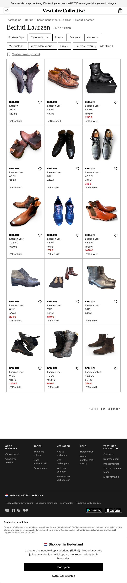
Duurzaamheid (111, 459)
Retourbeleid (41, 468)
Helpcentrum (87, 451)
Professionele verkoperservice (65, 478)
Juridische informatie (46, 503)
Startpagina (14, 20)
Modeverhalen (111, 477)
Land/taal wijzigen (63, 576)
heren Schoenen (47, 20)
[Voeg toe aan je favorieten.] (40, 102)
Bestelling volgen (39, 453)
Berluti (29, 20)
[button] (120, 10)
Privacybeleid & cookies (88, 503)
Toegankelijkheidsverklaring (19, 503)
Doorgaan (63, 567)
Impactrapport (111, 464)
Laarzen (67, 20)
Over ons (108, 454)
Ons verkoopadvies (65, 461)
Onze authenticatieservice (45, 461)
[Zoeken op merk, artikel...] (6, 10)
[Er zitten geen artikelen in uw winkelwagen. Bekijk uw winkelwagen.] (120, 10)
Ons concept (12, 454)
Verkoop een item (61, 469)
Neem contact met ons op (86, 460)
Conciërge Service (11, 460)
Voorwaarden (66, 503)
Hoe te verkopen (62, 453)
